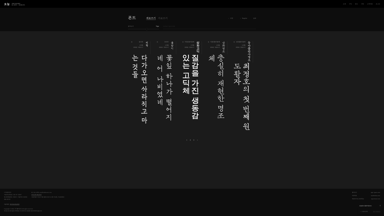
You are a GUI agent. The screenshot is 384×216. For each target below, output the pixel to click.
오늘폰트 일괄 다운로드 (365, 206)
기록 (362, 4)
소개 (344, 4)
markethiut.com (375, 195)
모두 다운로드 (376, 211)
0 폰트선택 (365, 211)
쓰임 (231, 18)
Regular (244, 18)
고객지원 (370, 4)
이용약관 (6, 204)
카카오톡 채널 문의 (36, 195)
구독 (350, 4)
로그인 (378, 4)
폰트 (356, 4)
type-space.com (375, 192)
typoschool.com (375, 199)
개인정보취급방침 (14, 204)
